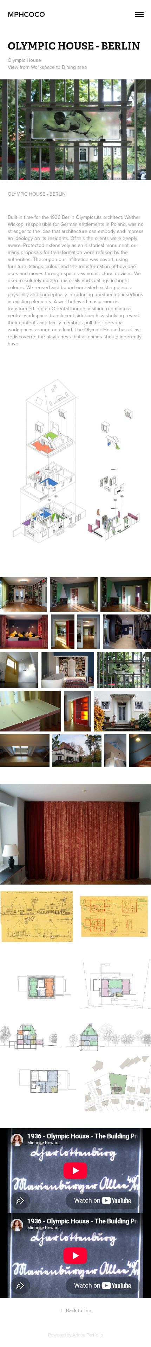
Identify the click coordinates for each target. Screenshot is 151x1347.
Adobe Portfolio (87, 1335)
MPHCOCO (26, 14)
